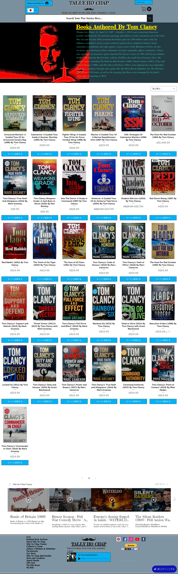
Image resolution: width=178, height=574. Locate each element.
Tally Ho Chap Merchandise (38, 556)
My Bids (30, 567)
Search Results (32, 560)
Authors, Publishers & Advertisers (40, 549)
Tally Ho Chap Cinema (36, 544)
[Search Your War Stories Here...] (150, 18)
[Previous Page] (82, 478)
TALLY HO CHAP (89, 3)
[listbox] (143, 2)
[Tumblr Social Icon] (144, 539)
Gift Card (30, 563)
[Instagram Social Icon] (131, 539)
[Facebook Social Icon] (125, 539)
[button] (143, 2)
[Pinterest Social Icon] (118, 539)
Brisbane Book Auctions (36, 539)
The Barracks (32, 551)
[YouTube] (137, 539)
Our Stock (31, 553)
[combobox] (164, 88)
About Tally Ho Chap (35, 542)
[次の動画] (174, 499)
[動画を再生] (28, 499)
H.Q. (28, 537)
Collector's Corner (34, 546)
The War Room (33, 565)
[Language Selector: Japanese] (32, 10)
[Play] (79, 558)
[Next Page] (95, 478)
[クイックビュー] (14, 113)
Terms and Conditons (35, 558)
